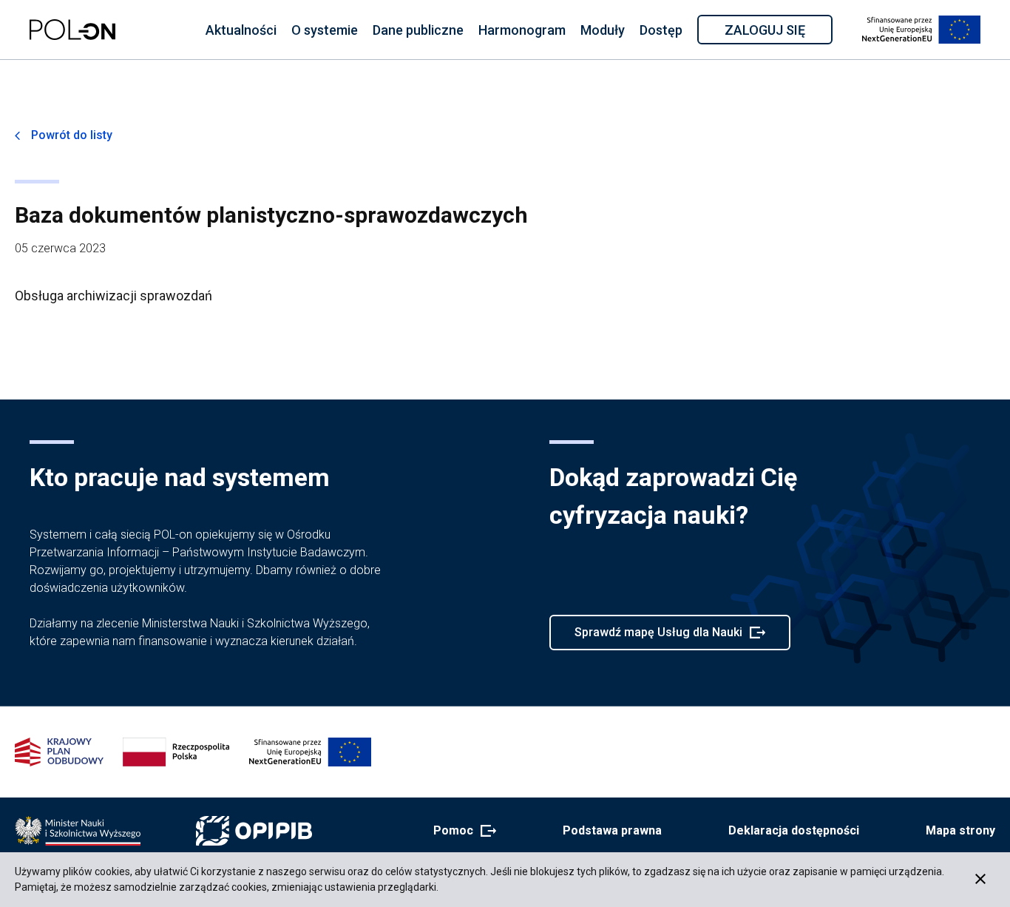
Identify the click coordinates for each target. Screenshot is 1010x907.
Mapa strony (960, 830)
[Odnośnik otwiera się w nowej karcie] (77, 831)
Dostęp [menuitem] (661, 30)
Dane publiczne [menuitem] (418, 30)
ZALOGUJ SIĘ (777, 32)
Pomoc (460, 831)
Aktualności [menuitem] (241, 30)
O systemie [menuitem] (324, 30)
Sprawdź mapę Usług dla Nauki (658, 637)
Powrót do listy (71, 135)
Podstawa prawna (612, 830)
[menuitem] (241, 29)
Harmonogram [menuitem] (522, 30)
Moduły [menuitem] (602, 30)
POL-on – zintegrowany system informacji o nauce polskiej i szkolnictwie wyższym (72, 29)
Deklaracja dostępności (793, 830)
